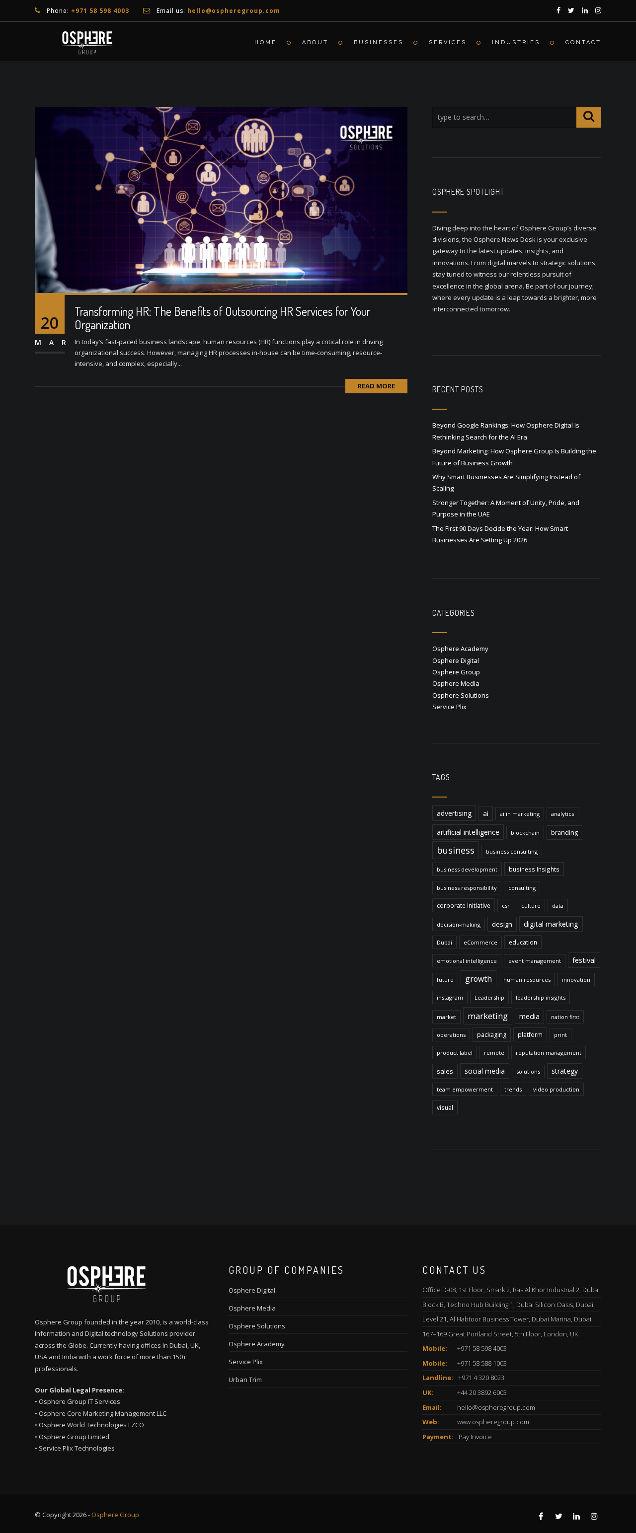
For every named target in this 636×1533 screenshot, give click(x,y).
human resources (527, 979)
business (456, 850)
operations (451, 1034)
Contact (583, 42)
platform (530, 1034)
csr (506, 905)
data (557, 905)
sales (445, 1071)
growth (478, 978)
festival (584, 960)
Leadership (489, 997)
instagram (450, 997)
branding (564, 832)
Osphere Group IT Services (79, 1401)
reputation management (548, 1052)
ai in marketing (520, 813)
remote (494, 1052)
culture (531, 905)
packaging (491, 1034)
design (502, 924)
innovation (576, 979)
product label (455, 1052)
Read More (376, 385)
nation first (565, 1017)
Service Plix (449, 706)
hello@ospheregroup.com (496, 1407)
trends (513, 1089)
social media (485, 1071)
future (445, 979)
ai (485, 813)
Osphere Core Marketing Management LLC (102, 1413)
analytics (562, 813)
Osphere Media (455, 683)
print (560, 1034)
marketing (488, 1016)
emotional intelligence (467, 960)
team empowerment (465, 1089)
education (523, 942)
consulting (522, 887)
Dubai (444, 942)
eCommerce (480, 942)
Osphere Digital (455, 660)
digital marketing (551, 924)
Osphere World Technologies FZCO (91, 1424)
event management (534, 960)
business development (467, 869)
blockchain (525, 832)
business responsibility (467, 887)
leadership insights (540, 997)
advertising (454, 813)
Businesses (378, 42)
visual (445, 1107)
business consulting (512, 851)
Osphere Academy (460, 648)
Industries (516, 42)
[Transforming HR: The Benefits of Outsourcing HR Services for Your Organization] (221, 199)
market (446, 1017)
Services (448, 42)
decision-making (458, 924)
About (315, 42)
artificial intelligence (468, 832)
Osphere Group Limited (74, 1436)
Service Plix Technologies (77, 1448)
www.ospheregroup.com (493, 1421)
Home (265, 42)
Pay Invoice (475, 1436)
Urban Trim (245, 1379)
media (529, 1016)
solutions (528, 1071)
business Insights (534, 869)
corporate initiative (463, 905)
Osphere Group (456, 671)
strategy (565, 1071)
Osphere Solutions (460, 695)
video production (556, 1089)
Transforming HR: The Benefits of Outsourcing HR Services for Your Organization (222, 317)
